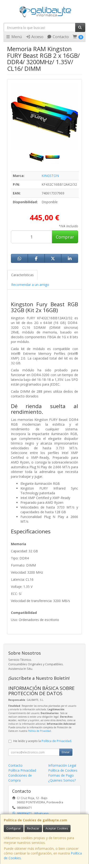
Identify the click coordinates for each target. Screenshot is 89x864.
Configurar (13, 828)
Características (22, 275)
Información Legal (62, 765)
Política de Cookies (62, 770)
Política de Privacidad (39, 731)
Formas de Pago (61, 775)
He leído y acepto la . (42, 741)
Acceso (36, 36)
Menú (16, 36)
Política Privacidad (22, 770)
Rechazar (33, 828)
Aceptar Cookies (57, 828)
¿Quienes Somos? (62, 780)
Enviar (66, 752)
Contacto (60, 36)
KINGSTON (50, 175)
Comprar (65, 237)
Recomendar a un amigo (30, 284)
